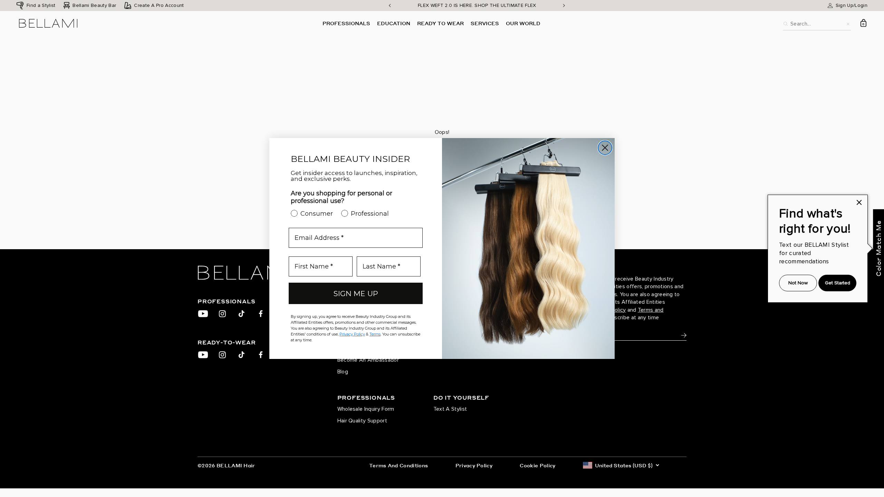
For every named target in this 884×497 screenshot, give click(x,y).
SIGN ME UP (356, 293)
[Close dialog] (605, 148)
